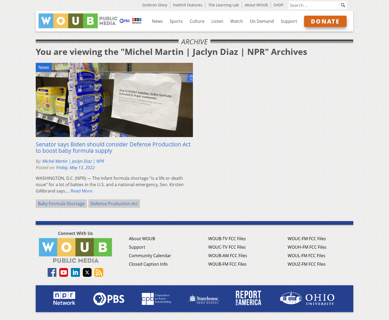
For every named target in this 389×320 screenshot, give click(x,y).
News (157, 21)
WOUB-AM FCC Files (227, 255)
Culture (197, 21)
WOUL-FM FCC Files (306, 255)
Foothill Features (187, 4)
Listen (217, 21)
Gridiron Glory (154, 4)
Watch (236, 21)
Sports (176, 21)
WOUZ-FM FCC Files (307, 264)
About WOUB (256, 4)
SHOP (278, 4)
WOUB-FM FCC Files (227, 264)
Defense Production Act (114, 204)
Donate (325, 21)
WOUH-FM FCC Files (307, 247)
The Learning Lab (223, 4)
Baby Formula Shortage (61, 204)
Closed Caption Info (148, 264)
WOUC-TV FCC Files (227, 247)
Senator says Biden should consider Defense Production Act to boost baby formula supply (113, 147)
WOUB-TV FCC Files (227, 239)
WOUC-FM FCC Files (307, 239)
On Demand (262, 21)
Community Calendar (150, 255)
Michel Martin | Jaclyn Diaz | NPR (73, 161)
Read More (81, 191)
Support (289, 21)
